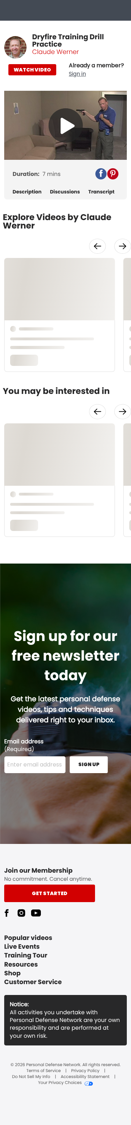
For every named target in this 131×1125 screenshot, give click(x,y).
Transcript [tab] (101, 192)
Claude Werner (55, 52)
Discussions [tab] (65, 192)
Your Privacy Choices (60, 1083)
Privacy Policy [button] (85, 1071)
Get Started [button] (49, 893)
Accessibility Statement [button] (85, 1077)
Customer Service (33, 982)
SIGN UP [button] (89, 764)
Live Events (22, 946)
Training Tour (25, 955)
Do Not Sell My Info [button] (31, 1077)
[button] (96, 69)
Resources (21, 964)
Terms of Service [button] (43, 1071)
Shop (12, 973)
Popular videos (28, 938)
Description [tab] (27, 192)
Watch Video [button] (32, 69)
